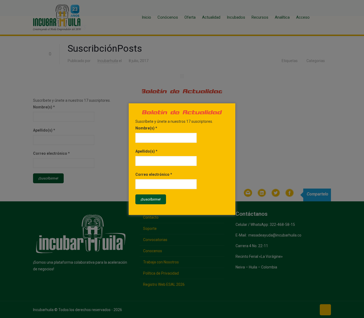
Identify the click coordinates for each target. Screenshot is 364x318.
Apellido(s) (146, 151)
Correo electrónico (153, 174)
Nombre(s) (146, 128)
